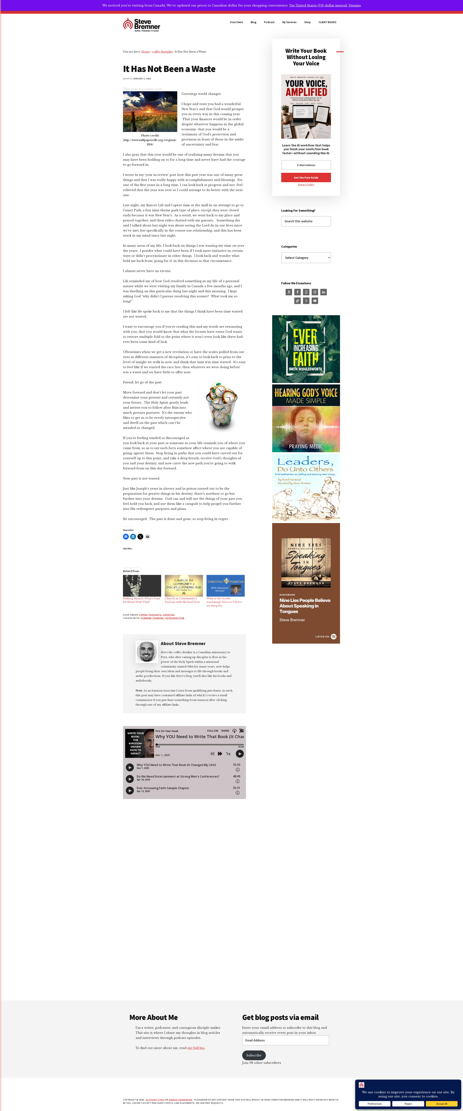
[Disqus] (184, 954)
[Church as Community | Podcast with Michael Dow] (184, 586)
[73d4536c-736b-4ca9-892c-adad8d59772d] (306, 642)
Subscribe (254, 1055)
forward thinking (152, 618)
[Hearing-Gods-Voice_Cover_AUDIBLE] (306, 451)
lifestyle (169, 614)
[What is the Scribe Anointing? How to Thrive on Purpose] (226, 586)
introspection (174, 618)
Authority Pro (155, 1099)
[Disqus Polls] (184, 858)
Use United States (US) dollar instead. (318, 5)
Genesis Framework (180, 1099)
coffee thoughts (150, 614)
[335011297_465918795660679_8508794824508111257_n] (306, 382)
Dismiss (355, 5)
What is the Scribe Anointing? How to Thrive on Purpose (224, 602)
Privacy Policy (306, 184)
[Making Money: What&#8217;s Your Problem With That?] (142, 586)
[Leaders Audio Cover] (306, 520)
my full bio (196, 1048)
